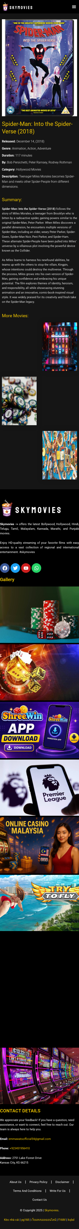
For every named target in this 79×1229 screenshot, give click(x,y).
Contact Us (39, 1199)
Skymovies (51, 1210)
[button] (74, 6)
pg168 (25, 1219)
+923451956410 (20, 1148)
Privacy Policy (38, 1182)
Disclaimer (62, 1182)
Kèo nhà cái (11, 1219)
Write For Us (58, 1191)
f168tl (62, 1219)
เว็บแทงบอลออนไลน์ (43, 1219)
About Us (15, 1182)
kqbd (71, 1219)
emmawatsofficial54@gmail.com (30, 1139)
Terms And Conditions (27, 1191)
